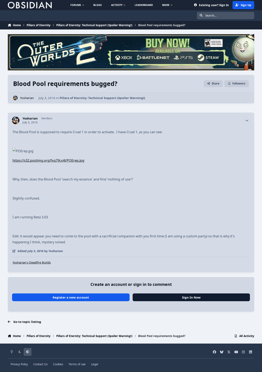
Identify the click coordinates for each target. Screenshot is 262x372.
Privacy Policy (19, 364)
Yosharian (27, 98)
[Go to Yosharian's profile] (15, 98)
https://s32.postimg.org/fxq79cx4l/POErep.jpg (48, 160)
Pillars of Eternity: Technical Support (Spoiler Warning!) (102, 98)
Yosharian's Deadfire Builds (31, 262)
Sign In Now (191, 297)
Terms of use (77, 364)
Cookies (58, 364)
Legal (94, 364)
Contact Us (40, 364)
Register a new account (71, 297)
